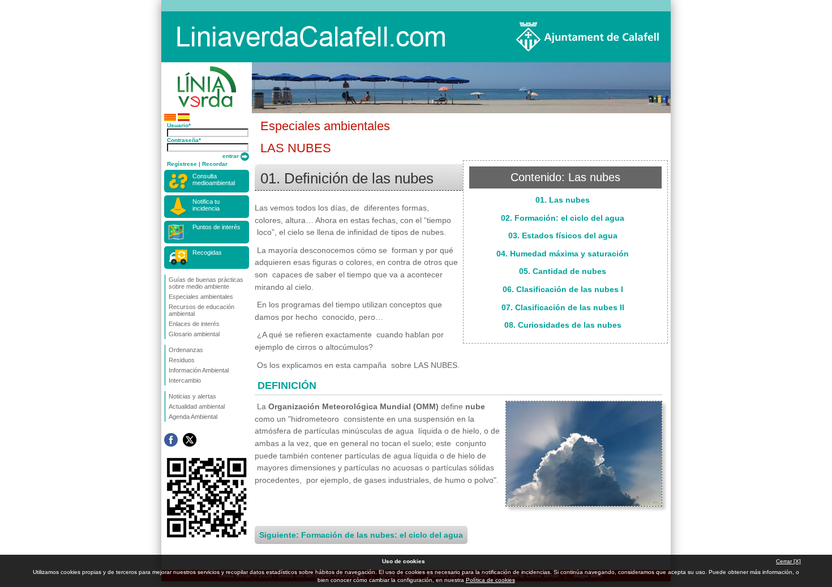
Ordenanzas (186, 349)
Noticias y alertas (192, 396)
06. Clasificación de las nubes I (563, 289)
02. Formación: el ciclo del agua (562, 217)
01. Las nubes (562, 199)
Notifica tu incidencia (206, 205)
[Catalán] (170, 119)
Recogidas (207, 252)
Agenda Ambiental (193, 416)
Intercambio (185, 380)
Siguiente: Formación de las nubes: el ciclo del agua (361, 534)
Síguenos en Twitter (189, 440)
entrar (231, 156)
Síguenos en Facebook (171, 440)
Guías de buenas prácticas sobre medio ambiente (206, 283)
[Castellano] (184, 119)
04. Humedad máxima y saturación (562, 253)
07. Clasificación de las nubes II (562, 307)
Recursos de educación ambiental (201, 310)
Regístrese (182, 164)
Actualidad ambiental (197, 406)
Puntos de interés (216, 227)
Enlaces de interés (194, 323)
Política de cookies (490, 580)
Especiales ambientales (201, 296)
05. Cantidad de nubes (562, 271)
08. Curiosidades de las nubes (562, 324)
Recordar (215, 164)
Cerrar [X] (788, 561)
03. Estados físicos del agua (562, 235)
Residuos (182, 360)
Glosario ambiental (194, 334)
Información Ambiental (199, 370)
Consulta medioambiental (213, 179)
